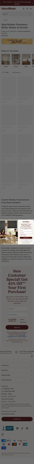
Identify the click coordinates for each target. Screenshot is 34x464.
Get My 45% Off (25, 237)
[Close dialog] (33, 220)
